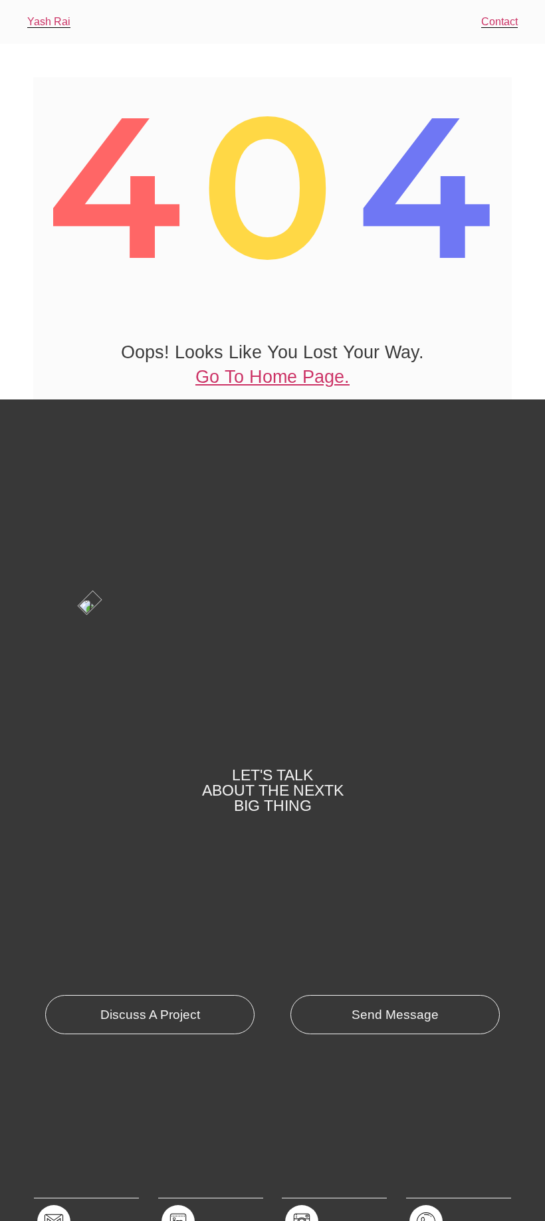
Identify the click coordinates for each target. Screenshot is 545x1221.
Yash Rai (48, 21)
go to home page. (272, 377)
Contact (499, 21)
